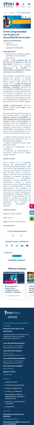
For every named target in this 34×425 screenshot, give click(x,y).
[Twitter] (12, 245)
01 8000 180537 (18, 348)
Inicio (4, 13)
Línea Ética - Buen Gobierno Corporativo (15, 403)
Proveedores (9, 407)
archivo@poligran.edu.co (11, 419)
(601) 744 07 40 (8, 353)
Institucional (10, 281)
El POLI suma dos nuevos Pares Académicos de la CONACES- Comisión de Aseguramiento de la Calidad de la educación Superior (14, 292)
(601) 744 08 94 (8, 346)
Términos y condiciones (13, 391)
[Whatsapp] (17, 245)
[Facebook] (7, 245)
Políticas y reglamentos (13, 388)
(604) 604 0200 (8, 369)
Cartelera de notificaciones (14, 385)
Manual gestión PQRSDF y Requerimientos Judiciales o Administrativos (15, 397)
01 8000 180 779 (18, 355)
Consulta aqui (7, 374)
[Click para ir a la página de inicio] (8, 5)
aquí (23, 107)
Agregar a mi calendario (14, 48)
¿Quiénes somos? (11, 382)
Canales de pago (32, 219)
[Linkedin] (22, 245)
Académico (17, 256)
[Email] (27, 245)
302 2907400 (19, 346)
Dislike (21, 235)
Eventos (11, 13)
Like (13, 235)
